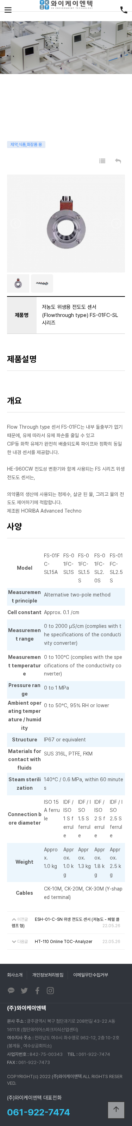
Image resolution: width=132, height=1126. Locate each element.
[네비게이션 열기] (8, 10)
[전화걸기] (124, 10)
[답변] (118, 161)
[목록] (102, 161)
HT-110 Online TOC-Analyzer (63, 941)
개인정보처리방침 (47, 975)
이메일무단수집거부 (90, 975)
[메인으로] (66, 5)
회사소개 (15, 975)
